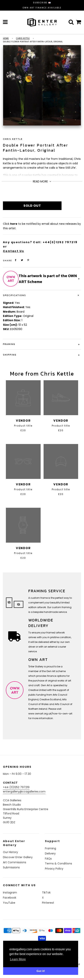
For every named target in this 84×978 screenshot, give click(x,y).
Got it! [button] (41, 971)
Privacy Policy (54, 869)
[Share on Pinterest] (28, 260)
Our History (10, 852)
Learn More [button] (18, 959)
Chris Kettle (23, 38)
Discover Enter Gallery (18, 857)
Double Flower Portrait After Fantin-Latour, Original (35, 147)
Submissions (11, 867)
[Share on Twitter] (22, 260)
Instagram (10, 892)
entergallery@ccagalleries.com (24, 791)
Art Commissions (14, 862)
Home (6, 38)
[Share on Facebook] (15, 260)
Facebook (9, 898)
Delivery (50, 853)
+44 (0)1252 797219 (16, 787)
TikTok (46, 892)
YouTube (9, 903)
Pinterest (48, 903)
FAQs (48, 859)
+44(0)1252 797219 (60, 242)
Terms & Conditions (58, 863)
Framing (50, 848)
